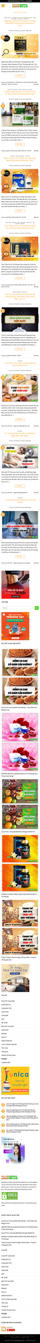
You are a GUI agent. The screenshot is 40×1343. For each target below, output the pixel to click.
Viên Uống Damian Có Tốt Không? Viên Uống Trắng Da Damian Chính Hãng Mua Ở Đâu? (22, 1125)
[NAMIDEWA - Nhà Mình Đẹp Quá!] (20, 5)
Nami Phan (28, 30)
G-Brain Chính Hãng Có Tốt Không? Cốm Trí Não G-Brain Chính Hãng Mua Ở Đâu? (20, 93)
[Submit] (37, 608)
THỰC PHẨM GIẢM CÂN (9, 1045)
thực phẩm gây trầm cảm (23, 426)
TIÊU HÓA (20, 19)
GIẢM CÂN (4, 1016)
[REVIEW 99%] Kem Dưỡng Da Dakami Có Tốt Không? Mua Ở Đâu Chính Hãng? (19, 775)
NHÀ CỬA (11, 1336)
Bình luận (36, 84)
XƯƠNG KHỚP (5, 1063)
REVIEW (30, 17)
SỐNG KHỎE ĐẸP (22, 89)
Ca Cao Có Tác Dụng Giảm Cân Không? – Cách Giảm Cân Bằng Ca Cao (19, 709)
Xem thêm (20, 76)
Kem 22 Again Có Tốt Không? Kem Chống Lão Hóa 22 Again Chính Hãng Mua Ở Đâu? (22, 1105)
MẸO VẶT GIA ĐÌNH (7, 1026)
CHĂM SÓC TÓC (17, 17)
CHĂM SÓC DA (8, 17)
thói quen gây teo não (22, 492)
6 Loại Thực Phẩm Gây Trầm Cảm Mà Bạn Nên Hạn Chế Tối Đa (20, 364)
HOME (5, 1336)
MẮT (2, 1019)
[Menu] (3, 5)
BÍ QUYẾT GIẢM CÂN (8, 1001)
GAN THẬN (8, 222)
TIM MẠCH (4, 1052)
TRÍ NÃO (26, 19)
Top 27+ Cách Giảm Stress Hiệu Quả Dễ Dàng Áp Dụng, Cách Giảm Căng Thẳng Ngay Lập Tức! (20, 296)
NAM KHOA (5, 1030)
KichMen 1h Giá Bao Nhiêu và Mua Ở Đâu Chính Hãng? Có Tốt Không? (19, 895)
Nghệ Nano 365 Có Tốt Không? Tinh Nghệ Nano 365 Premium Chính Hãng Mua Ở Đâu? (20, 23)
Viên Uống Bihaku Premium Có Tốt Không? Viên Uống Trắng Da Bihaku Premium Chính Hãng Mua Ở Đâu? (22, 1118)
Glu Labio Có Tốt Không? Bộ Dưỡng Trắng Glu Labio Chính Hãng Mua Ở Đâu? (22, 1131)
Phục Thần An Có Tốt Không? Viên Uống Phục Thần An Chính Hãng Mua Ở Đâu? (20, 227)
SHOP (27, 1337)
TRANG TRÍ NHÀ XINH (8, 1055)
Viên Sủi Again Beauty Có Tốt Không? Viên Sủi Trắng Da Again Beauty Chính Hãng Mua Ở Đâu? (21, 1111)
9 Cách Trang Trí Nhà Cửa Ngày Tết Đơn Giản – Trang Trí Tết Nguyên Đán (18, 959)
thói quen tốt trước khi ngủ (23, 563)
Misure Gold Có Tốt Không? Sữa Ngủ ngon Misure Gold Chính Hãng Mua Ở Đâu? (20, 159)
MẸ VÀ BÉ (24, 17)
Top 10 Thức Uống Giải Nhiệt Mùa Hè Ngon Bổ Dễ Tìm (18, 832)
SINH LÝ (4, 1037)
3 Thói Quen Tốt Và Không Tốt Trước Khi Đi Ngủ (20, 501)
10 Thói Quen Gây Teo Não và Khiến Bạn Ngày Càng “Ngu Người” (20, 434)
